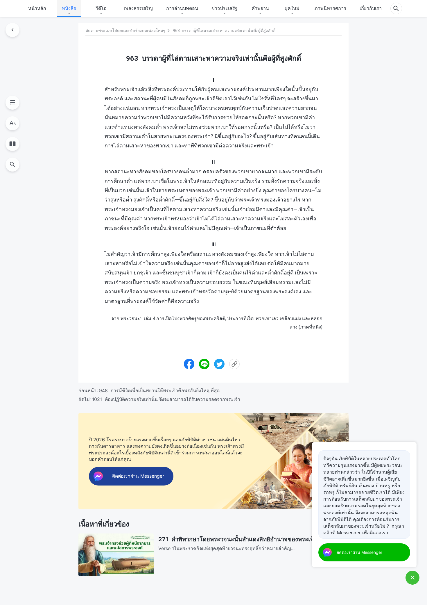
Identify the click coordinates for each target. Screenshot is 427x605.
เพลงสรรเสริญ (138, 8)
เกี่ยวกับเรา (371, 8)
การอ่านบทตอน (182, 8)
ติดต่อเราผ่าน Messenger (359, 552)
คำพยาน (260, 8)
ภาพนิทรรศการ (330, 8)
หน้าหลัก (37, 8)
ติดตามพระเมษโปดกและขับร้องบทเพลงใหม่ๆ (125, 30)
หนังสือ (69, 8)
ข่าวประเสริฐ (224, 8)
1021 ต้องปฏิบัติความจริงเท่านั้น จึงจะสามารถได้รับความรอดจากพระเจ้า (166, 399)
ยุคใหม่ (292, 8)
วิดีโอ (101, 8)
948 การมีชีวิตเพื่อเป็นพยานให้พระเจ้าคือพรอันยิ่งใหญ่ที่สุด (159, 390)
